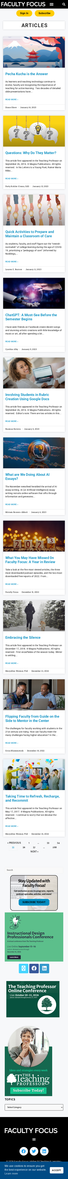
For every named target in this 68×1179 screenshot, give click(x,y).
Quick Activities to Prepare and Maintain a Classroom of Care (29, 234)
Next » (34, 851)
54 (58, 841)
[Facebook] (34, 968)
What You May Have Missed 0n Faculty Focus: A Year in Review (30, 560)
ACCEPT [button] (56, 1170)
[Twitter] (34, 1151)
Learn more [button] (11, 1173)
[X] (23, 968)
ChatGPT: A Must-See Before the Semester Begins (31, 317)
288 (55, 846)
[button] (51, 4)
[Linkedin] (44, 1151)
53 (48, 841)
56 (24, 846)
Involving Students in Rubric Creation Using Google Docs (27, 397)
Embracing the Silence (22, 638)
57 (34, 846)
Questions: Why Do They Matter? (30, 153)
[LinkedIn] (44, 968)
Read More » (11, 99)
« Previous (14, 842)
